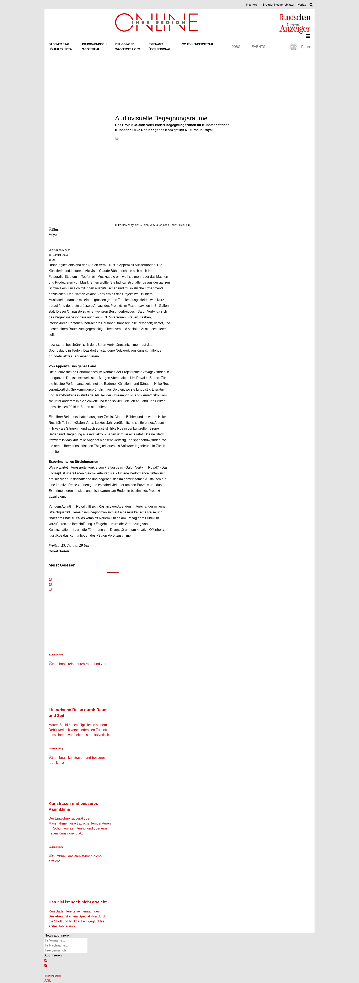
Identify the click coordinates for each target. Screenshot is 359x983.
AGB (48, 980)
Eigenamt (156, 44)
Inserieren (252, 4)
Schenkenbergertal (198, 44)
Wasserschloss (127, 49)
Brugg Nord (124, 44)
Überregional (160, 49)
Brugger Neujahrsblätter (278, 4)
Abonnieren (53, 955)
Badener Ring (59, 44)
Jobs (236, 47)
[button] (308, 36)
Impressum (52, 975)
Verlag (302, 4)
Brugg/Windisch (94, 44)
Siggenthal (91, 49)
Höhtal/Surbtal (61, 49)
